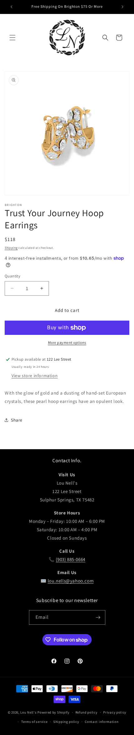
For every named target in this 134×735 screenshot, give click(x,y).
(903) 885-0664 (70, 559)
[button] (12, 37)
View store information (35, 375)
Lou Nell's (28, 712)
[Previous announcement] (11, 7)
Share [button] (16, 420)
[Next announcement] (122, 7)
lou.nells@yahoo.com (70, 581)
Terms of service (34, 721)
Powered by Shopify (53, 712)
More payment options (67, 342)
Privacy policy (114, 712)
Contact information (101, 721)
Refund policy (86, 712)
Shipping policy (66, 721)
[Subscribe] (98, 617)
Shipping (11, 248)
